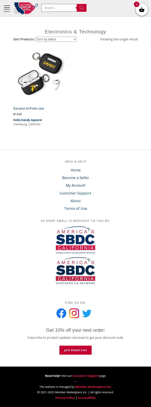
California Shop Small (26, 8)
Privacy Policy (65, 398)
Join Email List (75, 350)
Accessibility (87, 398)
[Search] (82, 8)
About (75, 200)
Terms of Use (75, 208)
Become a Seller (75, 177)
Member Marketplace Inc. (93, 387)
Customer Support (75, 193)
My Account (75, 185)
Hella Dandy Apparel (27, 120)
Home (76, 170)
